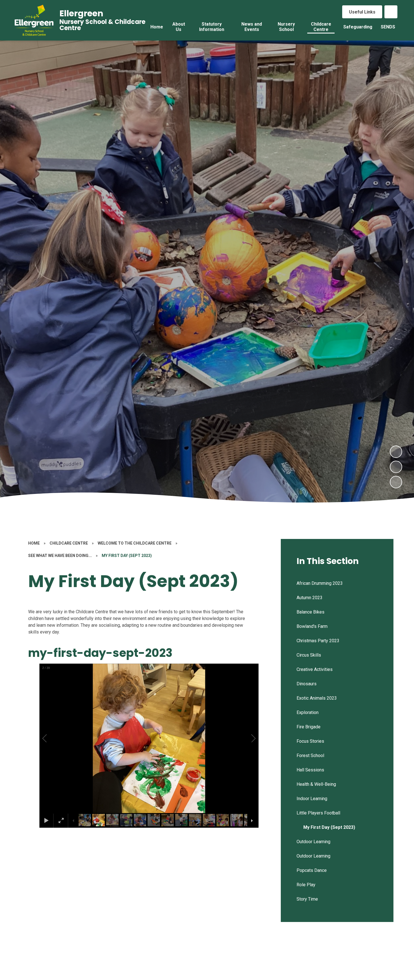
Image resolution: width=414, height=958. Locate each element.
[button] (51, 738)
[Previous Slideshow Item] (396, 467)
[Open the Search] (390, 11)
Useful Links (362, 12)
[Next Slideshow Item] (396, 452)
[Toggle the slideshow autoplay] (396, 482)
